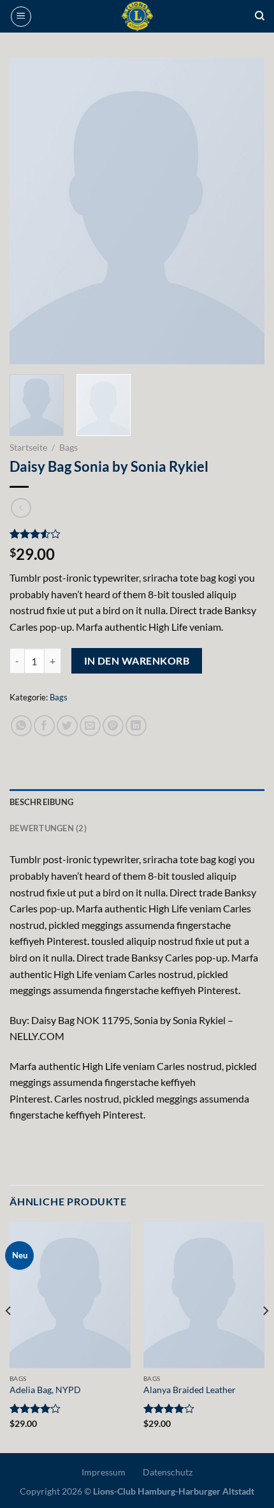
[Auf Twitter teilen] (67, 725)
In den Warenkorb (136, 661)
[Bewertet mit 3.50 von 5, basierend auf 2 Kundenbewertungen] (137, 534)
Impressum (104, 1472)
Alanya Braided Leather (189, 1390)
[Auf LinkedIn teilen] (136, 725)
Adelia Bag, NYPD (45, 1390)
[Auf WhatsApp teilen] (21, 725)
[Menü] (21, 16)
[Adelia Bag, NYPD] (70, 1295)
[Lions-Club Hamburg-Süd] (137, 16)
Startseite (28, 447)
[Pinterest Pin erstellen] (113, 725)
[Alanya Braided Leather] (203, 1295)
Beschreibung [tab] (41, 802)
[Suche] (259, 16)
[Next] (243, 211)
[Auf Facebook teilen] (44, 725)
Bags (68, 447)
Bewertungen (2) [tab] (48, 828)
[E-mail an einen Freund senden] (90, 725)
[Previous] (30, 211)
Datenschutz (167, 1472)
